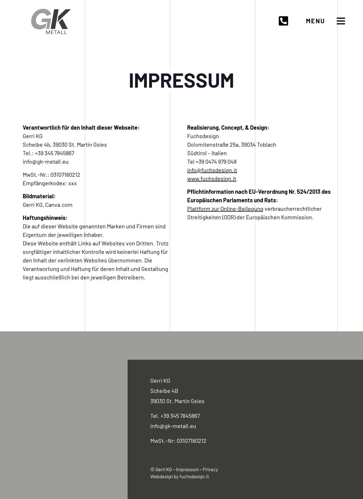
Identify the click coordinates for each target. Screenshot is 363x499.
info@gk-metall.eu (173, 425)
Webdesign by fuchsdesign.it (179, 476)
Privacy (210, 469)
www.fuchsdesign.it (211, 178)
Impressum (187, 469)
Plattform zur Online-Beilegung (225, 208)
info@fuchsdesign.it (212, 170)
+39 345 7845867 (180, 415)
